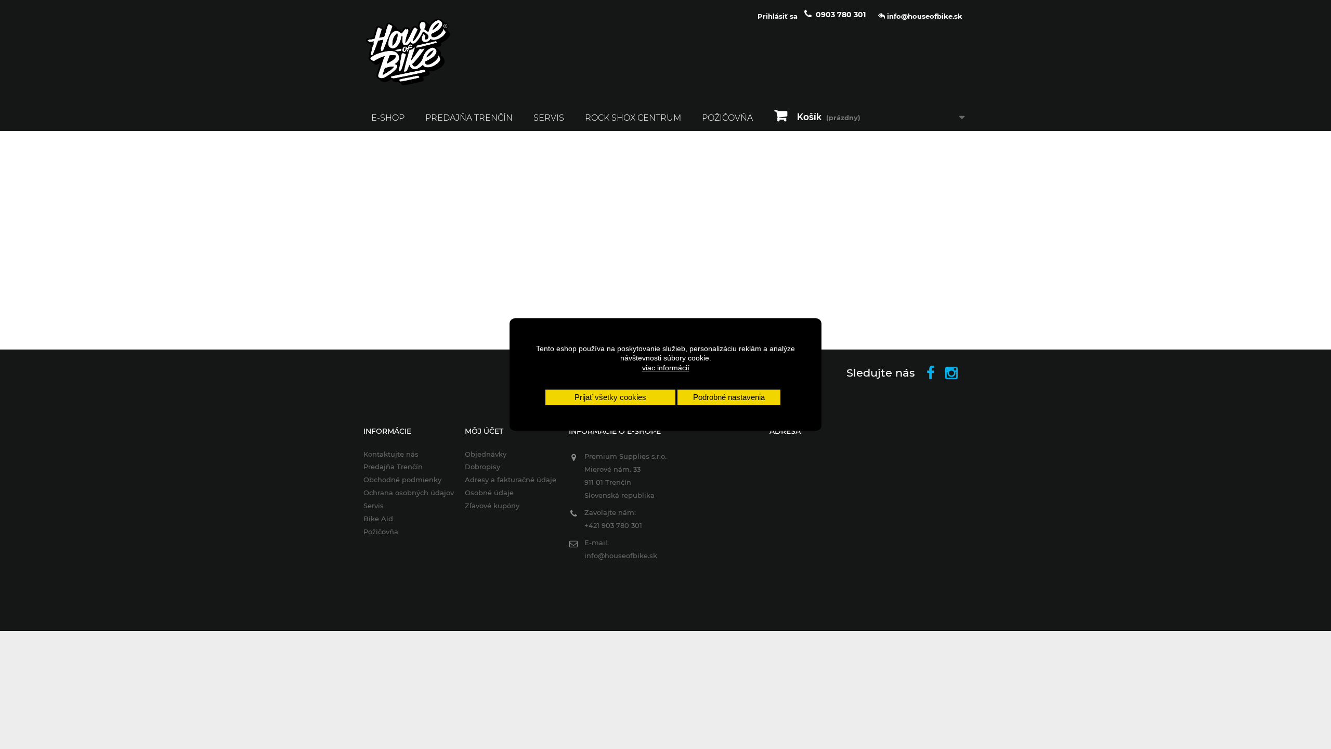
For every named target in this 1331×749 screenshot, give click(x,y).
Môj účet (484, 431)
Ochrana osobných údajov (408, 492)
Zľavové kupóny (492, 505)
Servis (548, 118)
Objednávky (485, 454)
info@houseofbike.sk (620, 555)
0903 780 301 (841, 14)
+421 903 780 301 (613, 525)
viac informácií (665, 368)
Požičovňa (727, 118)
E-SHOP (387, 118)
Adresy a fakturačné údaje (510, 479)
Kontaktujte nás (391, 454)
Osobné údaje (489, 492)
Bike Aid (378, 518)
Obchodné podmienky (402, 479)
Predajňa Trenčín (469, 118)
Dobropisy (482, 466)
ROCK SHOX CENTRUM (633, 118)
